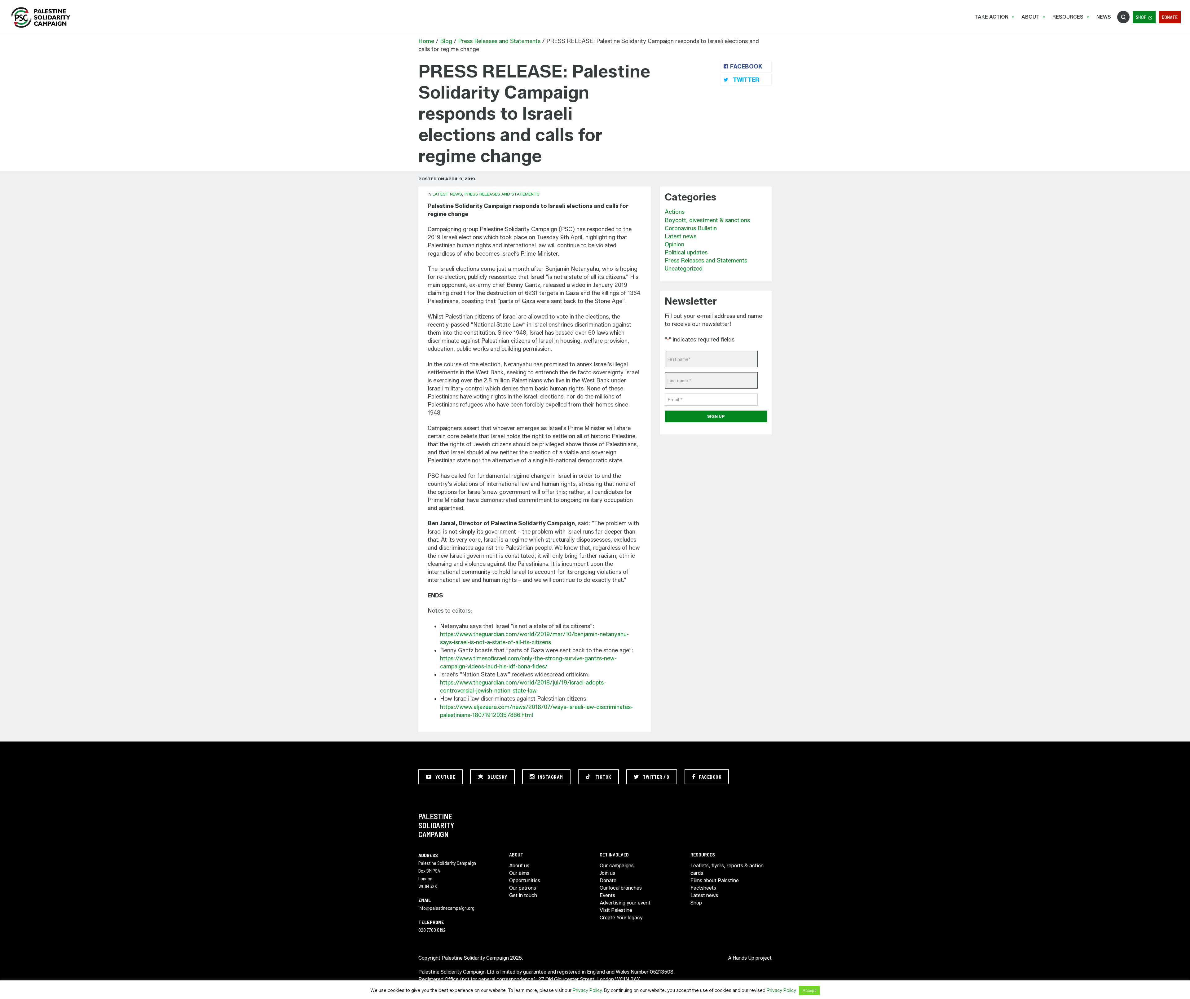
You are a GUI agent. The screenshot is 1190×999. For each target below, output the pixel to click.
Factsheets (703, 888)
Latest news (447, 193)
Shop (1141, 17)
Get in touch (523, 895)
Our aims (519, 873)
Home (426, 41)
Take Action (991, 17)
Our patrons (522, 888)
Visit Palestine (616, 910)
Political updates (686, 252)
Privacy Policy (587, 990)
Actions (675, 212)
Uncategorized (684, 268)
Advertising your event (625, 903)
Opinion (674, 244)
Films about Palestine (714, 880)
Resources (1067, 17)
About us (519, 866)
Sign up (716, 416)
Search (1123, 17)
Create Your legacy (621, 918)
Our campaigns (617, 866)
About (1030, 17)
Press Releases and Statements (499, 41)
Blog (446, 41)
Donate (1170, 17)
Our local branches (621, 888)
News (1103, 17)
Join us (607, 873)
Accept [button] (809, 990)
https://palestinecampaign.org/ (40, 17)
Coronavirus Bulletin (691, 228)
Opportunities (524, 880)
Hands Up (743, 958)
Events (607, 895)
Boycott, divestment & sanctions (707, 220)
